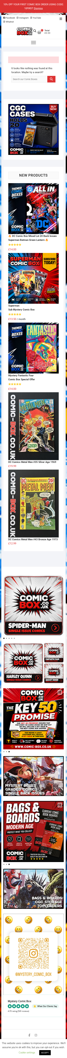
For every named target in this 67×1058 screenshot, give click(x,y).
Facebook (10, 18)
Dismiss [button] (38, 8)
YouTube (37, 18)
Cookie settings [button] (27, 1052)
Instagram (24, 18)
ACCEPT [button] (45, 1052)
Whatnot (10, 22)
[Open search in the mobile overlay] (34, 30)
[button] (60, 579)
